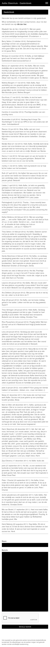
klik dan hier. (22, 24)
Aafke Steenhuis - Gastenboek (16, 3)
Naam (4, 541)
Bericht (5, 550)
